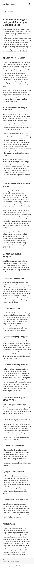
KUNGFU (5, 561)
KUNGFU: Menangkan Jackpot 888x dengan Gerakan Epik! (15, 22)
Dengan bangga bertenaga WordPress (12, 566)
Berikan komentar (14, 561)
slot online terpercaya (22, 560)
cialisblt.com (9, 4)
